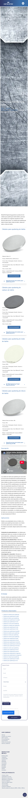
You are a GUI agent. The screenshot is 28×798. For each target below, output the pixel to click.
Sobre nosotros (5, 737)
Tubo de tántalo (5, 785)
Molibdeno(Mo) (5, 755)
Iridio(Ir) (3, 768)
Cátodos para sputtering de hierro (11, 649)
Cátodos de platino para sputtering (11, 633)
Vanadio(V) (4, 764)
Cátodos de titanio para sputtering (11, 618)
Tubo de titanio (5, 783)
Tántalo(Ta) (4, 757)
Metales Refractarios (6, 109)
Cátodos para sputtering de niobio (11, 616)
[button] (23, 3)
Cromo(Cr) (4, 770)
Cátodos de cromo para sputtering (11, 623)
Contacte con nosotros (6, 736)
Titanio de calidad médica (7, 782)
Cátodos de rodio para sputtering (10, 634)
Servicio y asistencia (6, 743)
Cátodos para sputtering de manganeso (12, 655)
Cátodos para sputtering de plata (10, 638)
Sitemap (3, 734)
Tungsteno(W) (4, 758)
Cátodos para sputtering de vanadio (11, 620)
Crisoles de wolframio (6, 786)
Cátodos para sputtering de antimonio (12, 643)
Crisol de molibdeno (6, 780)
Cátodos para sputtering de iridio (10, 629)
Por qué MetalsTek (5, 739)
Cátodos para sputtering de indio (10, 627)
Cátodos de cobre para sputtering (11, 647)
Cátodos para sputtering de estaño (11, 658)
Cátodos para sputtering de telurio (11, 640)
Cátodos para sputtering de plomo (11, 651)
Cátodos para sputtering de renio (10, 621)
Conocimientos (5, 740)
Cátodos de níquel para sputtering (11, 656)
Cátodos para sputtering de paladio (11, 631)
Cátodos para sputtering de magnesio (12, 653)
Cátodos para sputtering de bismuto (11, 645)
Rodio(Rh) (4, 767)
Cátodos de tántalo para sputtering (11, 614)
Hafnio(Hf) (14, 110)
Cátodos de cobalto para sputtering (11, 625)
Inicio (2, 108)
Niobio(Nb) (4, 761)
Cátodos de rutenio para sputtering (11, 636)
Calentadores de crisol (6, 776)
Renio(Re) (4, 765)
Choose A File (6, 703)
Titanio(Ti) (4, 760)
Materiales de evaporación (7, 779)
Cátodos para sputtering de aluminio (11, 642)
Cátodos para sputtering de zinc (10, 660)
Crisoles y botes (5, 775)
